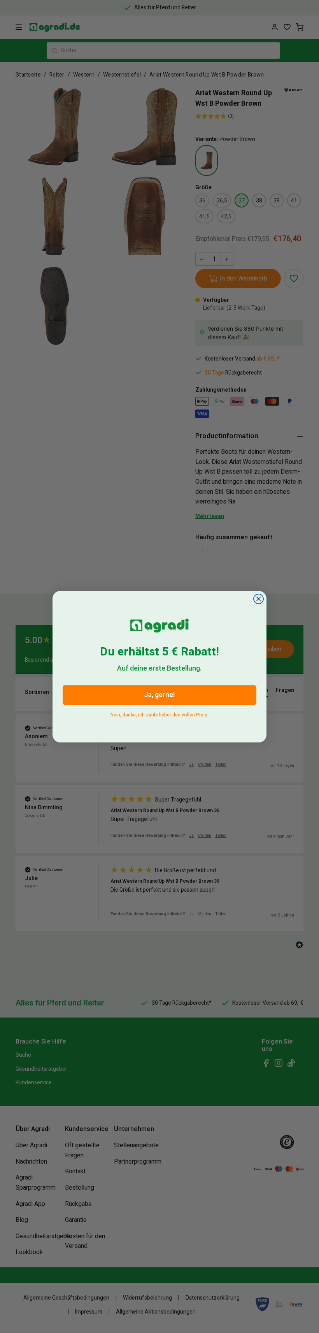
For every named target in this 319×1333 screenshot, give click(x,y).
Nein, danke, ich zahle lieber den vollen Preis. (159, 713)
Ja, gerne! (159, 695)
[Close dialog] (258, 599)
